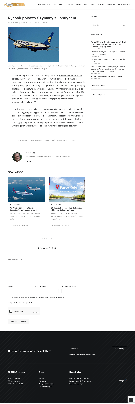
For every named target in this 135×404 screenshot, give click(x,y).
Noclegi (78, 4)
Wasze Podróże (123, 4)
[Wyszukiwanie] (130, 4)
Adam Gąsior (45, 23)
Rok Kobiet (111, 4)
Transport (69, 4)
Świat (93, 4)
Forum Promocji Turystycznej (80, 381)
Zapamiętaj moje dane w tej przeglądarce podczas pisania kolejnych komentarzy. (37, 297)
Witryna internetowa (69, 286)
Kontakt (41, 378)
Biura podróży (58, 4)
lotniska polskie (62, 140)
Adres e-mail (40, 286)
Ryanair (72, 140)
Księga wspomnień (44, 4)
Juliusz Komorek (36, 140)
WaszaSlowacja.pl (76, 384)
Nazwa (11, 286)
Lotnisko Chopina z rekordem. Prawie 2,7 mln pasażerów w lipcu (67, 209)
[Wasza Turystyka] (14, 4)
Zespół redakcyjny (45, 387)
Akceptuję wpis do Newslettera (83, 354)
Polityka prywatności (46, 384)
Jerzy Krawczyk (23, 140)
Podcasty (101, 4)
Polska (86, 4)
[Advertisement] (109, 118)
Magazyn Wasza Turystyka (79, 378)
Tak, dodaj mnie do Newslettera (22, 303)
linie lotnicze (49, 140)
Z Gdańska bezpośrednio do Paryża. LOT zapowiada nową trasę (25, 209)
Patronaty (42, 381)
